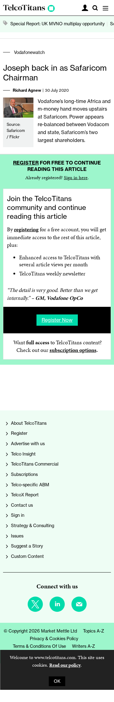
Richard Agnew (27, 90)
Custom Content (27, 556)
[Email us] (79, 604)
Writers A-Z (83, 646)
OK (57, 681)
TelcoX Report (25, 495)
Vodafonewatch (29, 52)
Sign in (17, 515)
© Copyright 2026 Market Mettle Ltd (40, 631)
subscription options (73, 350)
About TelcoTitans (29, 423)
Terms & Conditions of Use (39, 646)
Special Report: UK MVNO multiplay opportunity (57, 24)
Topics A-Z (93, 631)
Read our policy (65, 664)
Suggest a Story (27, 546)
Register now (57, 320)
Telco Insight (23, 454)
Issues (17, 536)
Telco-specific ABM (30, 485)
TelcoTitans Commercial (34, 464)
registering (26, 229)
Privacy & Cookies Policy (54, 638)
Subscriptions (24, 474)
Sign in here (76, 177)
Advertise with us (28, 443)
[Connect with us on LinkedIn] (57, 604)
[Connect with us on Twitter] (35, 604)
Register (26, 163)
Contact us (22, 505)
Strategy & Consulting (32, 525)
